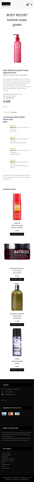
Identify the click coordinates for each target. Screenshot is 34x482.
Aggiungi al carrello (17, 234)
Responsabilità (6, 464)
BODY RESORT (10, 98)
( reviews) (14, 112)
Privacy (4, 466)
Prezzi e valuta (6, 453)
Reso (3, 462)
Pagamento (5, 457)
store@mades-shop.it (10, 394)
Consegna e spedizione (8, 459)
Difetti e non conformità (8, 460)
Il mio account (5, 468)
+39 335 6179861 (8, 392)
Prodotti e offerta (6, 455)
